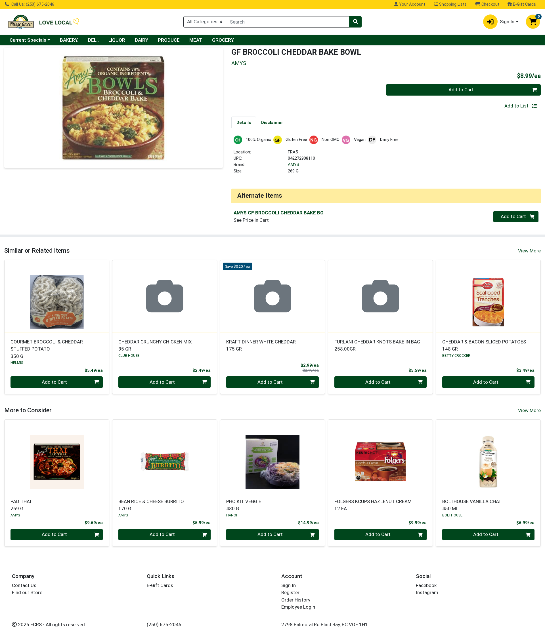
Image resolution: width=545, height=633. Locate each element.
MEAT (195, 40)
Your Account (411, 4)
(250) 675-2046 (164, 624)
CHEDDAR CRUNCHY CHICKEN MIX (155, 345)
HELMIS (17, 362)
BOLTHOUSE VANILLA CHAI (471, 505)
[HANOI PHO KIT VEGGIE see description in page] (272, 456)
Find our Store (27, 592)
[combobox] (287, 22)
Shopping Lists (452, 4)
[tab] (243, 122)
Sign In (288, 585)
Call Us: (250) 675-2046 (32, 4)
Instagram (427, 592)
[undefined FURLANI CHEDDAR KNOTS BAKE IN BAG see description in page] (380, 296)
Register (290, 592)
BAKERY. (69, 40)
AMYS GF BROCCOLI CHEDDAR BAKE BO (279, 213)
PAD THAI (21, 505)
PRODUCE (169, 40)
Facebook (426, 585)
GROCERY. (223, 40)
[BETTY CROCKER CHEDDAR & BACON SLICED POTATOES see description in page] (488, 296)
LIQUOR (116, 40)
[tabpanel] (386, 157)
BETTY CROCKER (456, 355)
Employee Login (298, 607)
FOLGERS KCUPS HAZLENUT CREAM (373, 505)
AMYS (293, 164)
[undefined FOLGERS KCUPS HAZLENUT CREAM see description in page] (380, 456)
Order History (295, 600)
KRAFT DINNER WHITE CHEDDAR (261, 345)
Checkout (489, 4)
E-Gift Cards (524, 4)
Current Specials (28, 40)
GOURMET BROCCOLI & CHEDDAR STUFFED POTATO (47, 349)
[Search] (355, 22)
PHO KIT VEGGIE (243, 505)
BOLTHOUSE (452, 515)
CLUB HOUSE (128, 355)
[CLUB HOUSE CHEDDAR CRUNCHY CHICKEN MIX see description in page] (165, 296)
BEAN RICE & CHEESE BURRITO (151, 505)
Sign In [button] (507, 21)
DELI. (93, 40)
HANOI (231, 515)
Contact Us (24, 585)
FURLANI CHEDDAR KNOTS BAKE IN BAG (377, 345)
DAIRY (141, 40)
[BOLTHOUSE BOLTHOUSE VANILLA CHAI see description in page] (488, 456)
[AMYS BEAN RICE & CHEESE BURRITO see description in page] (165, 456)
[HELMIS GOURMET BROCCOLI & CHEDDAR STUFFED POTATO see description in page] (57, 296)
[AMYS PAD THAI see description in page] (57, 456)
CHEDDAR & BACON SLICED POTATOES (484, 345)
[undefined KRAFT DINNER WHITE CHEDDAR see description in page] (272, 296)
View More (529, 251)
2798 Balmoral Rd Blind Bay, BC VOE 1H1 (324, 624)
